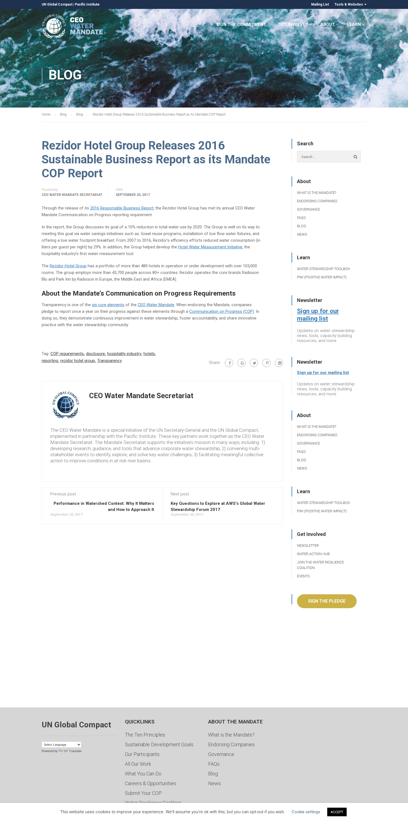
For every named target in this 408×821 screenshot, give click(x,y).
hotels (149, 353)
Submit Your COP (143, 793)
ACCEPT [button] (337, 812)
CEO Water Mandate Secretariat (72, 195)
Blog (301, 226)
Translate (75, 751)
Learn (354, 24)
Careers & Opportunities (150, 783)
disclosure (95, 353)
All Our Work (138, 764)
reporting (50, 360)
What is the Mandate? (316, 193)
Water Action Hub (313, 554)
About (327, 24)
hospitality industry (124, 353)
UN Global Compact (57, 4)
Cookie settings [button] (306, 811)
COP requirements (67, 353)
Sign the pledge (327, 601)
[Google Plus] (241, 363)
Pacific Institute (87, 4)
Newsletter (308, 545)
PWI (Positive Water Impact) (322, 277)
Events (303, 576)
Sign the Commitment (241, 24)
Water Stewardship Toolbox (323, 269)
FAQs (301, 218)
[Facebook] (229, 363)
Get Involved (293, 24)
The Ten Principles (145, 735)
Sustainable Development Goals (159, 744)
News (302, 234)
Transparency (109, 360)
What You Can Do (143, 774)
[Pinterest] (266, 363)
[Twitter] (254, 363)
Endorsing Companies (317, 201)
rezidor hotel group (77, 360)
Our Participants (142, 754)
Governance (308, 209)
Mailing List (320, 4)
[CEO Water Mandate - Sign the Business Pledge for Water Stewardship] (73, 27)
